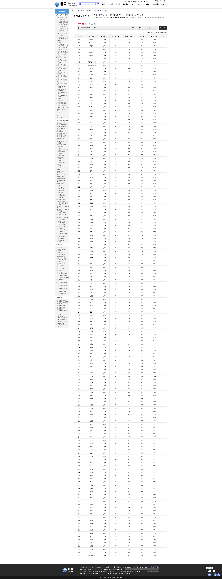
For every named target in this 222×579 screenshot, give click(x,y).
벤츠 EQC (58, 167)
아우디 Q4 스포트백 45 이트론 (61, 215)
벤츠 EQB (58, 166)
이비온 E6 (58, 312)
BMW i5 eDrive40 (60, 176)
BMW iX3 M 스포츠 (60, 183)
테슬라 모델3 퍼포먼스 (61, 126)
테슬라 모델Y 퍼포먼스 (61, 135)
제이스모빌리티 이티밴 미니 (61, 279)
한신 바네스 (59, 314)
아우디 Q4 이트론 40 (61, 204)
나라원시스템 (132, 569)
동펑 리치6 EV (59, 247)
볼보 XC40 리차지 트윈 (61, 222)
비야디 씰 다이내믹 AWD (62, 150)
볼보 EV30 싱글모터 (61, 219)
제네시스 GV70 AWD (61, 102)
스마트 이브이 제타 (60, 114)
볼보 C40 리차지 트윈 (61, 221)
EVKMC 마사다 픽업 (61, 258)
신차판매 (125, 4)
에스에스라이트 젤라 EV (62, 274)
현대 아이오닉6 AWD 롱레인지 (61, 72)
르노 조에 (58, 160)
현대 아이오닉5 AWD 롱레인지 (61, 61)
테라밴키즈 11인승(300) (62, 302)
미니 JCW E (59, 187)
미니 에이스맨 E (60, 189)
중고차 (118, 4)
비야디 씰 (58, 148)
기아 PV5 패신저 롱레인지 (62, 39)
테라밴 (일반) (59, 309)
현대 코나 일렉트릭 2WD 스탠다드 (62, 93)
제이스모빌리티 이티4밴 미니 (62, 283)
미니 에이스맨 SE (60, 190)
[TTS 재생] (126, 1)
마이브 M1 (58, 112)
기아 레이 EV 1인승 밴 (61, 47)
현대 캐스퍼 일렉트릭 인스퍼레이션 (61, 90)
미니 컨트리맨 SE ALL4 (61, 196)
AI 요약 (106, 10)
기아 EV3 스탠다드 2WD (62, 17)
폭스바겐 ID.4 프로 (60, 199)
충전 (143, 4)
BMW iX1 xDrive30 (60, 180)
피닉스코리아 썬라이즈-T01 (61, 294)
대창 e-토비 (59, 261)
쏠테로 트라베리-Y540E (61, 317)
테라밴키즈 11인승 (60, 307)
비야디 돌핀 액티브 (60, 155)
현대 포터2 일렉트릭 (61, 249)
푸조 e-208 (59, 228)
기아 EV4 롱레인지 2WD (62, 23)
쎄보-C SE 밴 (59, 117)
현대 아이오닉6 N (60, 75)
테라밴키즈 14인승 (60, 305)
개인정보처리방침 (154, 567)
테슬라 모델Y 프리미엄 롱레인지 (61, 142)
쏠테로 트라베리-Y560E (61, 321)
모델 (131, 4)
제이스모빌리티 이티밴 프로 (61, 286)
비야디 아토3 (59, 146)
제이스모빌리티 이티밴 (61, 275)
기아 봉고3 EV (59, 252)
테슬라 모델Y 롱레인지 (61, 133)
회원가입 (162, 1)
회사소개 (164, 4)
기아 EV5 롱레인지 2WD (62, 24)
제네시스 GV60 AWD (61, 105)
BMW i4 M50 (59, 171)
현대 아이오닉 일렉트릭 (61, 51)
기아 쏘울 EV (59, 40)
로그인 (156, 1)
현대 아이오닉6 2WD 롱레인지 (61, 69)
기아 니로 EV (59, 42)
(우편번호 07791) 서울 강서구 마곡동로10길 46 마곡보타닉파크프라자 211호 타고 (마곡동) (108, 573)
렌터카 (103, 4)
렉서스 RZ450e (60, 238)
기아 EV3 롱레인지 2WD (62, 19)
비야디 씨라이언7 (60, 151)
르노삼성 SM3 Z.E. (60, 162)
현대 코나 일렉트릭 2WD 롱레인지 (62, 96)
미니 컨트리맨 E (60, 194)
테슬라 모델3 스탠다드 (61, 123)
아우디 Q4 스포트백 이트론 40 (62, 207)
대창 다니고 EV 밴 (60, 263)
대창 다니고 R (59, 270)
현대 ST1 (58, 251)
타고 (152, 569)
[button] (95, 4)
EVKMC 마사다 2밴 (60, 254)
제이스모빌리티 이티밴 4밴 (62, 277)
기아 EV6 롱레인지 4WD (62, 30)
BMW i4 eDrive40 (60, 174)
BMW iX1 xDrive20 (60, 178)
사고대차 (111, 4)
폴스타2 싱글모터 (60, 224)
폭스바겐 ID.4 (59, 197)
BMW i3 (58, 169)
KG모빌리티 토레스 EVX (62, 107)
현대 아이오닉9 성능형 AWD (61, 83)
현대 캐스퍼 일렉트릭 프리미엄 (61, 86)
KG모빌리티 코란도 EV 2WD (61, 109)
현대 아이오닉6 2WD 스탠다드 (61, 66)
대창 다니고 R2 (60, 268)
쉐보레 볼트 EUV (60, 158)
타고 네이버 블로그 (153, 571)
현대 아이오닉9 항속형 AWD (61, 80)
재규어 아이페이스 (60, 236)
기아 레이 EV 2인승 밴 (61, 49)
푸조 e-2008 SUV (60, 230)
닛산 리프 (58, 242)
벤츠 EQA (58, 164)
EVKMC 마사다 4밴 (60, 256)
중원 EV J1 (58, 326)
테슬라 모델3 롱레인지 (61, 124)
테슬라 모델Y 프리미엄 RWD (61, 139)
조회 (164, 28)
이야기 (148, 4)
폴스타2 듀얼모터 (60, 226)
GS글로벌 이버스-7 (60, 323)
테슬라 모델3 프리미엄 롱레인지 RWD (61, 130)
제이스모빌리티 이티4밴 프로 (62, 289)
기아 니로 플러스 (60, 44)
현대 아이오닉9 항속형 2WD (61, 77)
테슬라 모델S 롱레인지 (61, 144)
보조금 (137, 4)
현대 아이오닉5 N (60, 64)
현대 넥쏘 (58, 98)
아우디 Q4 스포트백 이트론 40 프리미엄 (62, 210)
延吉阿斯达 (138, 569)
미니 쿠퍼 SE (59, 185)
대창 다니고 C (59, 266)
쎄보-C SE (58, 115)
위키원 (148, 569)
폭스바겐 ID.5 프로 (60, 201)
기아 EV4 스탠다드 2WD (62, 21)
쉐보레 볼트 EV (59, 157)
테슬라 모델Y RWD (60, 136)
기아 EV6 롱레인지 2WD (62, 28)
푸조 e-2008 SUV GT (61, 231)
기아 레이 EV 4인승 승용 (62, 46)
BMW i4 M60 (59, 173)
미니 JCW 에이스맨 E (61, 192)
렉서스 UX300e (60, 240)
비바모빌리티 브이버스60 (62, 310)
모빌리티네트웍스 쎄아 (61, 291)
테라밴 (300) (59, 303)
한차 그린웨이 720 (60, 325)
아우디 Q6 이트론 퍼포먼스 (62, 217)
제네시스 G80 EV (60, 100)
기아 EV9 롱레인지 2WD (62, 35)
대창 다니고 (59, 272)
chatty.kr (156, 569)
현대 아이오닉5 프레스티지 (62, 53)
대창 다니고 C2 (59, 265)
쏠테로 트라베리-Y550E (61, 319)
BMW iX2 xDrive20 (60, 181)
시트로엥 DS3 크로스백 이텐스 (61, 234)
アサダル (144, 569)
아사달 (127, 569)
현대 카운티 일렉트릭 (61, 316)
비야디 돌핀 (59, 153)
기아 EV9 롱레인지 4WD (62, 37)
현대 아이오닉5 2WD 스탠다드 (61, 55)
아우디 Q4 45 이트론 (61, 212)
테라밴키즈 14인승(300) (62, 300)
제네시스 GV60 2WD (61, 103)
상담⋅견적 (156, 4)
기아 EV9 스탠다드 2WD (62, 33)
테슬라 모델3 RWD (60, 128)
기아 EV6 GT (59, 31)
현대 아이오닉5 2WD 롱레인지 (61, 58)
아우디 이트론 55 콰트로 (62, 203)
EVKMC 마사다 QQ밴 (61, 259)
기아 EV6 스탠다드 (60, 26)
